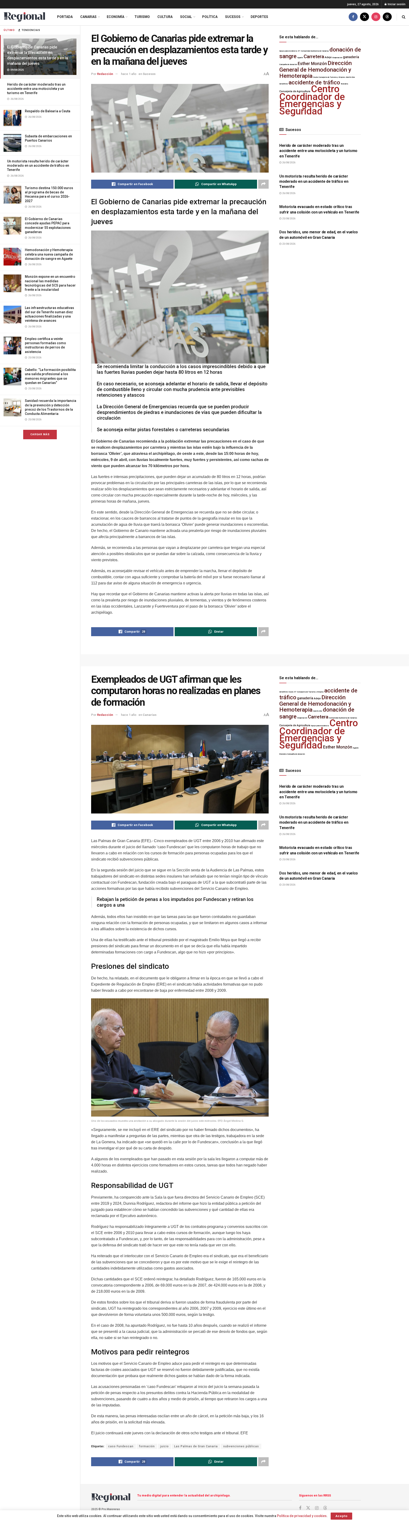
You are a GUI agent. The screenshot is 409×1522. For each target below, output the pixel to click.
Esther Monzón (312, 63)
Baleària (344, 84)
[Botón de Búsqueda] (403, 17)
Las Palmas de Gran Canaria (196, 1446)
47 (299, 51)
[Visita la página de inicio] (24, 17)
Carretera (314, 56)
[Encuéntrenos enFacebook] (353, 17)
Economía (115, 17)
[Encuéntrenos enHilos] (387, 17)
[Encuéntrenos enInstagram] (375, 17)
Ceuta (315, 77)
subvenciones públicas (241, 1446)
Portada (65, 17)
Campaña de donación (288, 64)
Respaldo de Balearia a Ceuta (47, 111)
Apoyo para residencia (288, 51)
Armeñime (283, 84)
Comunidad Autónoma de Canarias (315, 51)
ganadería (351, 57)
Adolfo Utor (350, 77)
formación (147, 1446)
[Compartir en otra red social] (263, 184)
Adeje (328, 57)
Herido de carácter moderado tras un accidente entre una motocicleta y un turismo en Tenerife (36, 89)
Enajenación (337, 58)
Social (186, 17)
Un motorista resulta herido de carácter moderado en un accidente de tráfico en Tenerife (38, 165)
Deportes (259, 17)
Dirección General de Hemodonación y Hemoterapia (315, 69)
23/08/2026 (288, 243)
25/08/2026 (288, 218)
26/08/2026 (288, 162)
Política (210, 17)
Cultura (165, 17)
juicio (164, 1446)
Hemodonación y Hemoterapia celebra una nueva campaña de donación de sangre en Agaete (49, 254)
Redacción (105, 74)
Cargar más (40, 434)
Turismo (142, 17)
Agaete (300, 58)
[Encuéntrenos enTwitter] (364, 17)
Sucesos (232, 17)
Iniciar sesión (396, 4)
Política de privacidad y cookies (302, 1516)
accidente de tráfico (314, 82)
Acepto (341, 1516)
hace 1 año (128, 74)
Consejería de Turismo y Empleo (332, 77)
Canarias (88, 17)
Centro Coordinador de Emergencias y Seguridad (312, 100)
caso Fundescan (120, 1446)
